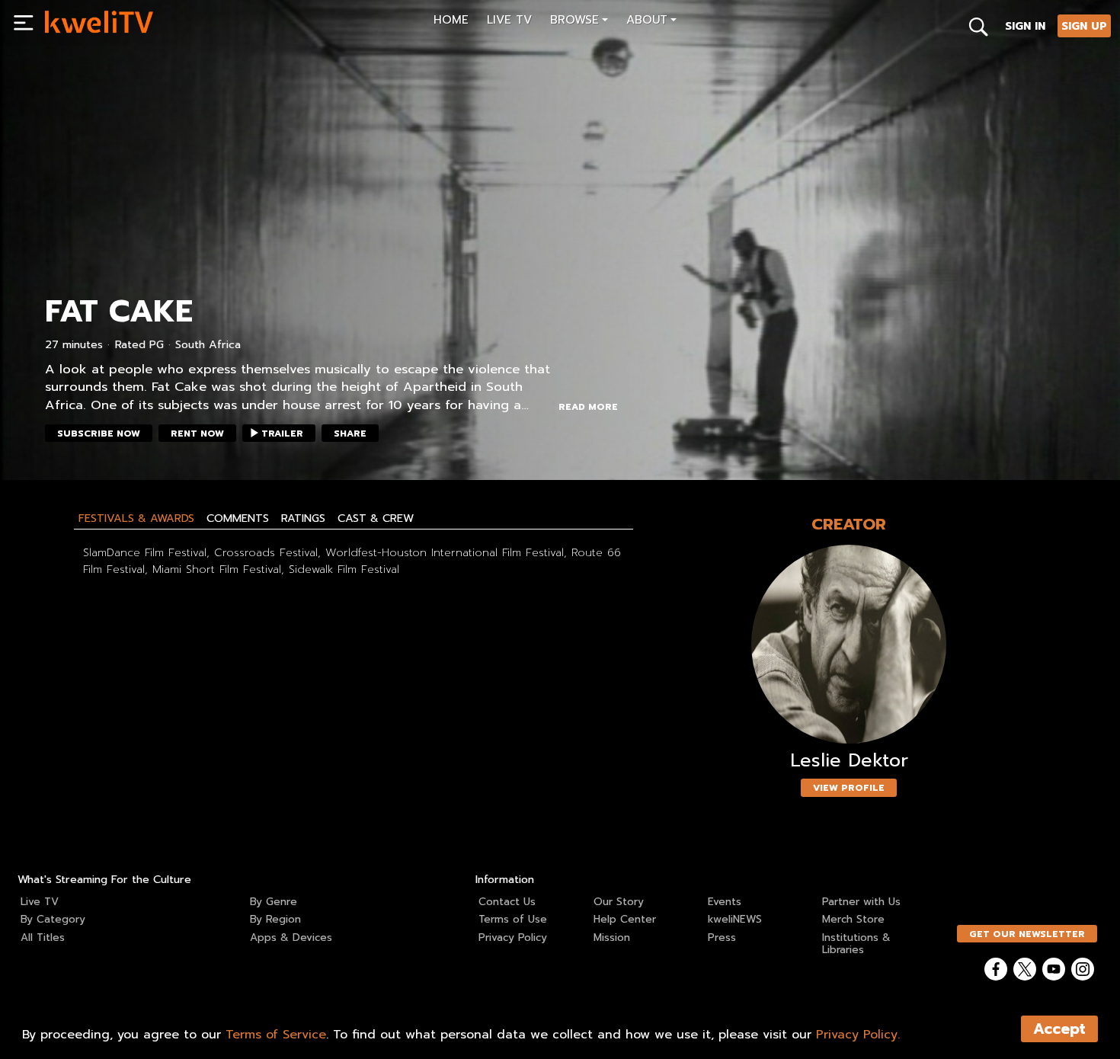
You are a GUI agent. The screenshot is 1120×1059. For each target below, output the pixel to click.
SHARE (350, 433)
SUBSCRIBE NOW (98, 433)
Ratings (303, 518)
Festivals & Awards (136, 518)
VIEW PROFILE (849, 788)
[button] (579, 22)
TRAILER (282, 433)
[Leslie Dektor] (848, 644)
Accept (1059, 1029)
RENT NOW (197, 433)
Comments (237, 518)
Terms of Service (276, 1034)
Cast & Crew (376, 518)
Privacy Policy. (858, 1034)
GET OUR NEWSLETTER (1027, 934)
